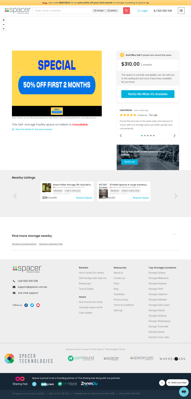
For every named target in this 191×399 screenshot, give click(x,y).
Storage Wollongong (159, 321)
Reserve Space (84, 197)
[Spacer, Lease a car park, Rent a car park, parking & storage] (18, 10)
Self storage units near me (92, 278)
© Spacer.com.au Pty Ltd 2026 (28, 393)
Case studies (85, 312)
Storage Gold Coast (158, 305)
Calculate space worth (90, 307)
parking (113, 11)
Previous (121, 135)
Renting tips (85, 283)
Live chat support (28, 293)
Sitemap (118, 310)
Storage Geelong (157, 315)
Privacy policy (121, 299)
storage (100, 11)
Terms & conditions (124, 305)
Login (144, 10)
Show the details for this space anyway (34, 129)
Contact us (119, 278)
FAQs (116, 283)
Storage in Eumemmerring (24, 244)
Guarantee (119, 294)
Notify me (129, 161)
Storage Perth (155, 288)
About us (118, 272)
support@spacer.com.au (32, 287)
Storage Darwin (156, 331)
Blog (116, 288)
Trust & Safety (86, 288)
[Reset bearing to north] (3, 29)
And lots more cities (158, 337)
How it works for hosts (91, 302)
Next (175, 135)
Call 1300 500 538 (28, 281)
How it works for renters (91, 272)
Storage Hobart (156, 310)
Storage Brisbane (157, 283)
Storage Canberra (157, 294)
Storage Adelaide (157, 299)
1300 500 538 (164, 10)
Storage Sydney (156, 272)
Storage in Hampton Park (51, 244)
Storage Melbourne (158, 278)
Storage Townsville (158, 326)
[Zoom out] (3, 24)
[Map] (95, 38)
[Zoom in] (3, 20)
